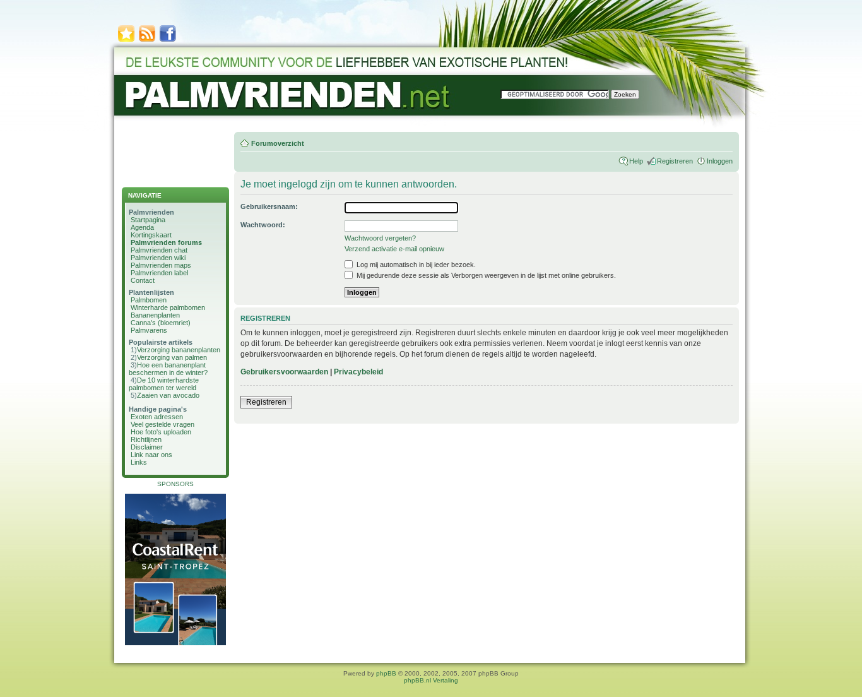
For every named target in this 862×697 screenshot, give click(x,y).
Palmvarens (149, 330)
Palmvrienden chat (159, 250)
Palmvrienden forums (166, 242)
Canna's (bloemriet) (161, 322)
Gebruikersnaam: (269, 206)
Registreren (675, 161)
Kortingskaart (151, 235)
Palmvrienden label (159, 273)
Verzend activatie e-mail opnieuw (394, 249)
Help (636, 161)
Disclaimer (147, 447)
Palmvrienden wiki (158, 257)
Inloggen (720, 161)
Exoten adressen (157, 416)
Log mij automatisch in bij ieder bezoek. (415, 264)
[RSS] (147, 40)
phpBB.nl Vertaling (431, 680)
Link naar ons (151, 454)
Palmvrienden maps (161, 265)
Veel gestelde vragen (162, 424)
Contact (143, 280)
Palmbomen (149, 300)
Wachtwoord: (262, 225)
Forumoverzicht (277, 143)
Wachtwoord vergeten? (380, 238)
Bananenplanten (155, 315)
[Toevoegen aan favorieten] (126, 40)
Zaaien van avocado (168, 395)
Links (139, 462)
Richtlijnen (146, 439)
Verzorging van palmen (172, 357)
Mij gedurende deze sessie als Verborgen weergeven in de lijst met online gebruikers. (485, 275)
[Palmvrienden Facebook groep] (167, 40)
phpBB (386, 673)
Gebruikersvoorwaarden (284, 371)
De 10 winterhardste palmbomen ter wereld (164, 383)
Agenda (142, 227)
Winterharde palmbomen (168, 307)
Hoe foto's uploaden (161, 432)
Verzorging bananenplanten (178, 350)
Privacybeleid (358, 371)
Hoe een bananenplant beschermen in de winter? (168, 368)
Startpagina (148, 219)
